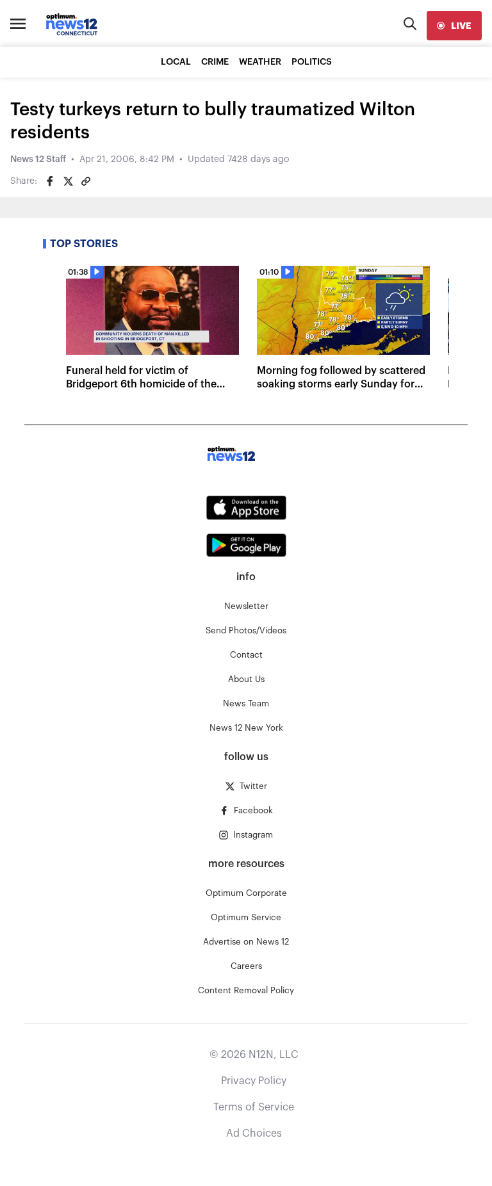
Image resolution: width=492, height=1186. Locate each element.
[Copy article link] (86, 181)
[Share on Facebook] (50, 181)
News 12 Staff (38, 159)
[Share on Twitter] (68, 181)
